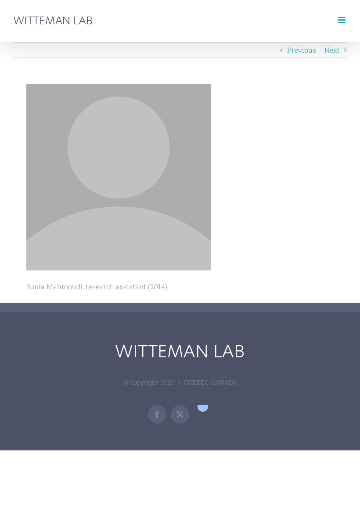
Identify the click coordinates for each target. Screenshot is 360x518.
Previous (301, 49)
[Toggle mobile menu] (342, 20)
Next (332, 49)
